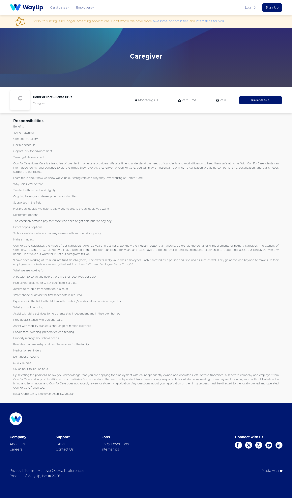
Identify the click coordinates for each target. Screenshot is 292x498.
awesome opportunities (171, 21)
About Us (17, 444)
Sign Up (272, 7)
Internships (110, 449)
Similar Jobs (259, 100)
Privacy (15, 471)
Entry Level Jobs (115, 444)
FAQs (60, 444)
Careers (16, 449)
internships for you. (210, 21)
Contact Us (65, 449)
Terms (29, 471)
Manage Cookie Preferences (61, 471)
